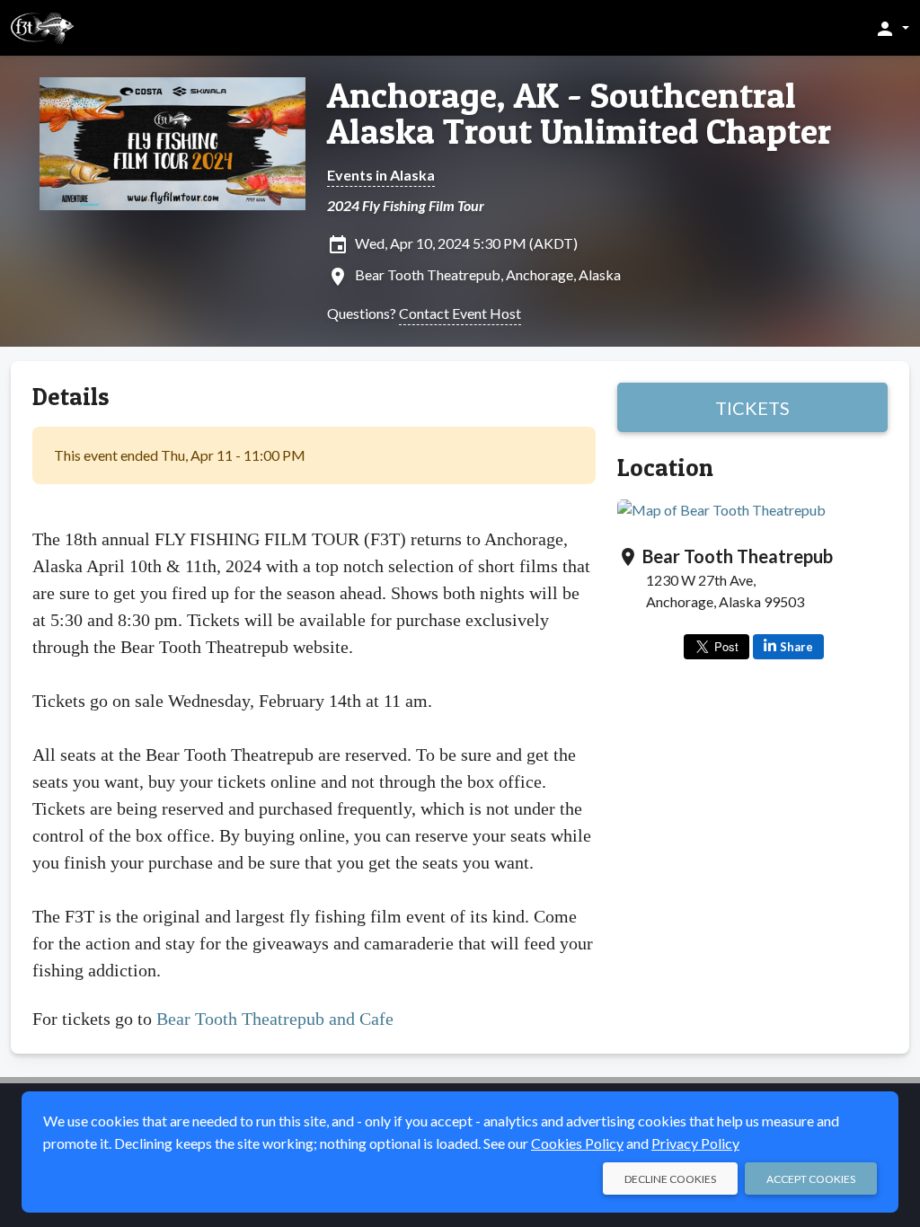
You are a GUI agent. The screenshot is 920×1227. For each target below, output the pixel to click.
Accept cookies (810, 1179)
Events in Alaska (381, 174)
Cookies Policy (577, 1143)
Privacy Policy (695, 1143)
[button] (891, 28)
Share (796, 647)
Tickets (752, 408)
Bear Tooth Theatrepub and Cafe (275, 1018)
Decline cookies (670, 1179)
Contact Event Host (460, 313)
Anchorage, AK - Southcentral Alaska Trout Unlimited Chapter (579, 113)
